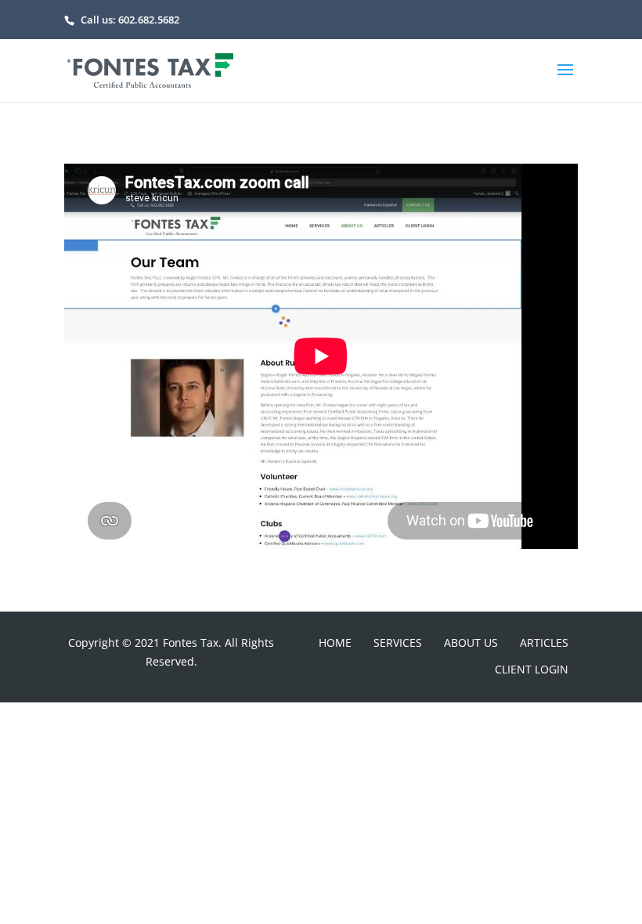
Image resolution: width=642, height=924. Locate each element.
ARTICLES (544, 642)
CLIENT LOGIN (531, 669)
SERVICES (397, 642)
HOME (335, 642)
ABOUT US (471, 642)
